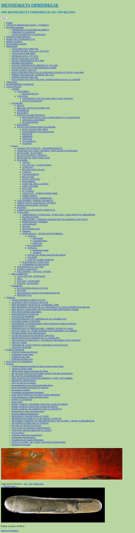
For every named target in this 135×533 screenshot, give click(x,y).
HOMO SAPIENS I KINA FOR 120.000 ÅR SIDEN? (35, 407)
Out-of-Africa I (18, 433)
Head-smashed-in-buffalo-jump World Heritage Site (38, 293)
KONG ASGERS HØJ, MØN (35, 129)
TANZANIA (22, 96)
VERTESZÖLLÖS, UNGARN (30, 267)
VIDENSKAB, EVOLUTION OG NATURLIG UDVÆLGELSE (40, 345)
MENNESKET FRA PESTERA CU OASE (30, 416)
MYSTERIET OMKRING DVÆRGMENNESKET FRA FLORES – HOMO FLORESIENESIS (53, 421)
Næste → (14, 486)
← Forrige (5, 486)
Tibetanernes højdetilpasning (23, 437)
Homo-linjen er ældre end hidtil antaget (28, 411)
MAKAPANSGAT (30, 94)
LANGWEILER (29, 224)
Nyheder (10, 364)
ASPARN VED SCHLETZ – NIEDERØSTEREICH (39, 148)
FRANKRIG (22, 160)
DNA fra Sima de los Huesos (24, 383)
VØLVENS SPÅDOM (21, 347)
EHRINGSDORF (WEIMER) (35, 222)
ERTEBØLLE (23, 110)
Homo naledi (17, 402)
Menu (4, 18)
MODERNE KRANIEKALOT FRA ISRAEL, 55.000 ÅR (36, 418)
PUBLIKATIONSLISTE (22, 359)
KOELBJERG (23, 125)
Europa (15, 146)
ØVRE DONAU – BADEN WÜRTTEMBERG (42, 234)
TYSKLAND (23, 212)
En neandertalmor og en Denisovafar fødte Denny (32, 385)
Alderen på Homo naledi (22, 369)
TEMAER (10, 298)
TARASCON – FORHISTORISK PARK (39, 193)
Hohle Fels (37, 243)
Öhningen (26, 231)
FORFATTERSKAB (15, 350)
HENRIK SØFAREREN (22, 63)
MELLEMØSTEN (20, 274)
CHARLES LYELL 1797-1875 (25, 56)
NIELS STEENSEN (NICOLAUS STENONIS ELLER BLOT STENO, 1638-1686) (48, 72)
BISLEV (20, 106)
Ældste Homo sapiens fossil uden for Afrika (30, 371)
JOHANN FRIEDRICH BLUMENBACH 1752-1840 (34, 65)
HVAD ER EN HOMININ (23, 316)
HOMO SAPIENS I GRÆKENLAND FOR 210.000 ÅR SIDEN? (40, 404)
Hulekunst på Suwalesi (21, 444)
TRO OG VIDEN (19, 343)
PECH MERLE (28, 181)
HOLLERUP (22, 113)
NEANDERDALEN (31, 229)
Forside (9, 23)
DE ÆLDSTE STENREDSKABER (27, 376)
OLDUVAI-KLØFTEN (32, 101)
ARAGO (26, 162)
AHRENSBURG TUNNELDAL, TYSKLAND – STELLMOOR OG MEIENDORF (58, 215)
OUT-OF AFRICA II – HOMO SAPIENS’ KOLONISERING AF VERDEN (44, 331)
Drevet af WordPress (9, 531)
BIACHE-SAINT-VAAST (33, 170)
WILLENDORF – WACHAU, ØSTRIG (34, 271)
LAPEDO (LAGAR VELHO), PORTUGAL (36, 210)
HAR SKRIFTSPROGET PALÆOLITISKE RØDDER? (36, 395)
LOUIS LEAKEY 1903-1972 (24, 70)
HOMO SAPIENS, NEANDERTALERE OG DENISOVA (37, 409)
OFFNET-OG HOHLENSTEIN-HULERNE (46, 255)
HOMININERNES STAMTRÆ (20, 84)
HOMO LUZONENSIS (22, 399)
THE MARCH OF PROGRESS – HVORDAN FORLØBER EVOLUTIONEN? (46, 340)
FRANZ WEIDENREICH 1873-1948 (28, 61)
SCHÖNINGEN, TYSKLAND (35, 262)
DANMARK (17, 103)
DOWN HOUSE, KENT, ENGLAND (33, 158)
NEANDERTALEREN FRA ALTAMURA (30, 423)
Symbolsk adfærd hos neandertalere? (27, 435)
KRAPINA (21, 207)
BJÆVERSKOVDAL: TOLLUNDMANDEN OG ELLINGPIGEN (51, 117)
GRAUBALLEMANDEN (33, 120)
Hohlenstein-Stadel (41, 250)
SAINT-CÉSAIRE (30, 186)
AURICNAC (27, 167)
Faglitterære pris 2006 (21, 357)
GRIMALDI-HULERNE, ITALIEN (32, 205)
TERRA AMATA (29, 196)
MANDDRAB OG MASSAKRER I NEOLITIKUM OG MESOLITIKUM (44, 324)
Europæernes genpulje (21, 390)
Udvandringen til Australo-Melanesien (27, 440)
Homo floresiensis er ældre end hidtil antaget (30, 397)
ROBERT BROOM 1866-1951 (25, 77)
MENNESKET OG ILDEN (23, 326)
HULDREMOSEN (30, 122)
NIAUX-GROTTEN (31, 179)
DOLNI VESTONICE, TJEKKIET (32, 155)
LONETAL (32, 248)
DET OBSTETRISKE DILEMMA (26, 312)
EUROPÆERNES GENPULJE (25, 314)
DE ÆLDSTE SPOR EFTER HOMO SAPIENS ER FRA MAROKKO (42, 373)
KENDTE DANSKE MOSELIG (31, 115)
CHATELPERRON (30, 174)
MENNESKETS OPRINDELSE (30, 5)
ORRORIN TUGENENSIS (23, 32)
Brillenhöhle (38, 238)
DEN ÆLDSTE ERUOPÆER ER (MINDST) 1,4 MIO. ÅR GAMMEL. (42, 378)
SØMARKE (27, 136)
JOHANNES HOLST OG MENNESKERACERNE (34, 68)
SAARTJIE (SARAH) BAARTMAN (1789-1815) (33, 335)
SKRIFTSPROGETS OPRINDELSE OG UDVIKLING (36, 338)
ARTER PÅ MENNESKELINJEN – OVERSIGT (27, 25)
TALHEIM (32, 257)
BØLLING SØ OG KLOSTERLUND (33, 108)
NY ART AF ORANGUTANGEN (26, 426)
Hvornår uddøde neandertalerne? (25, 414)
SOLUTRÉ (27, 188)
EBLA (20, 279)
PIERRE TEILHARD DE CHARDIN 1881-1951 (33, 75)
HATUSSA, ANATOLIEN (28, 281)
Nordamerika (17, 286)
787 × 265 (28, 484)
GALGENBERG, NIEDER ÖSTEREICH (35, 200)
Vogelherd (37, 252)
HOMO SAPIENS (14, 42)
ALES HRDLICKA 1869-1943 (25, 49)
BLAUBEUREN (34, 245)
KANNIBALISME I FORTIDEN (26, 321)
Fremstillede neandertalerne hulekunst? (28, 392)
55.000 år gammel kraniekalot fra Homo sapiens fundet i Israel (37, 366)
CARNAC (26, 172)
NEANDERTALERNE (16, 44)
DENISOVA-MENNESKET (18, 37)
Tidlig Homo (11, 82)
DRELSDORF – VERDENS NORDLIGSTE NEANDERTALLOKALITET (55, 219)
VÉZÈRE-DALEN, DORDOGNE (37, 198)
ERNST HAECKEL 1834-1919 (25, 58)
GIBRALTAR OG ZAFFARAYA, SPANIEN (36, 203)
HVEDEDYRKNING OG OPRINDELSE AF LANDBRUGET (39, 319)
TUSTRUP (27, 143)
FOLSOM (21, 290)
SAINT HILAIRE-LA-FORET (35, 184)
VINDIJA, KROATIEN (27, 269)
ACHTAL (31, 236)
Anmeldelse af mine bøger (22, 354)
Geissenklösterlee (40, 241)
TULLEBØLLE (29, 141)
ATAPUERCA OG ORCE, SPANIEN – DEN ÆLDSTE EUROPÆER (47, 151)
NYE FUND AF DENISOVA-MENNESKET (31, 428)
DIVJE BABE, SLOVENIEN (29, 153)
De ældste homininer (15, 27)
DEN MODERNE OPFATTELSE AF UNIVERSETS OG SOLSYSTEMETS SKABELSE (51, 307)
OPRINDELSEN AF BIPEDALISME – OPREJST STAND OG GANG (42, 328)
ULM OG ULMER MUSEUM (40, 260)
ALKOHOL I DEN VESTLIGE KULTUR (30, 302)
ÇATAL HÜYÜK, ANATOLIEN (31, 276)
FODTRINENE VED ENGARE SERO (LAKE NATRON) (47, 98)
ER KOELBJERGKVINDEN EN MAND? (30, 388)
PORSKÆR (27, 134)
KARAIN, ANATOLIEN (27, 283)
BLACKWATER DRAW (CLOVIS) (32, 288)
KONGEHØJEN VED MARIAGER (38, 132)
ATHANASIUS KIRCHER (23, 53)
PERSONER (11, 46)
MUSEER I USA (24, 295)
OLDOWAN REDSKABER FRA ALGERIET (32, 430)
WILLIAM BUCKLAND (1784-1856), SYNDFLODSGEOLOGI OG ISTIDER (46, 79)
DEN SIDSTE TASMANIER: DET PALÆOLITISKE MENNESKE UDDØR (45, 309)
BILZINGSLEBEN (30, 217)
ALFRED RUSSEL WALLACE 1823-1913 (30, 51)
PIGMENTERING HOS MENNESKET (29, 333)
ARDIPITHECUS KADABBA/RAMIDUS (30, 30)
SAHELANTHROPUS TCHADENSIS (29, 34)
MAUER (26, 226)
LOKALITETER (13, 87)
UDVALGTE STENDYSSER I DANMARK (36, 127)
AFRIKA (16, 89)
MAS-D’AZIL (28, 177)
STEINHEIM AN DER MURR (35, 264)
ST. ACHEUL (28, 191)
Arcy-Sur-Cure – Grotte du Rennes (36, 165)
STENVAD (27, 139)
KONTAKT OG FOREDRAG (19, 362)
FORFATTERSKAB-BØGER (24, 352)
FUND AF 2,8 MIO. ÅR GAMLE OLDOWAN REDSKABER (39, 442)
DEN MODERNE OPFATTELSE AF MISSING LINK (35, 305)
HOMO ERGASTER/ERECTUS (20, 39)
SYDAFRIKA (23, 91)
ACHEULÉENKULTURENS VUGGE (29, 300)
